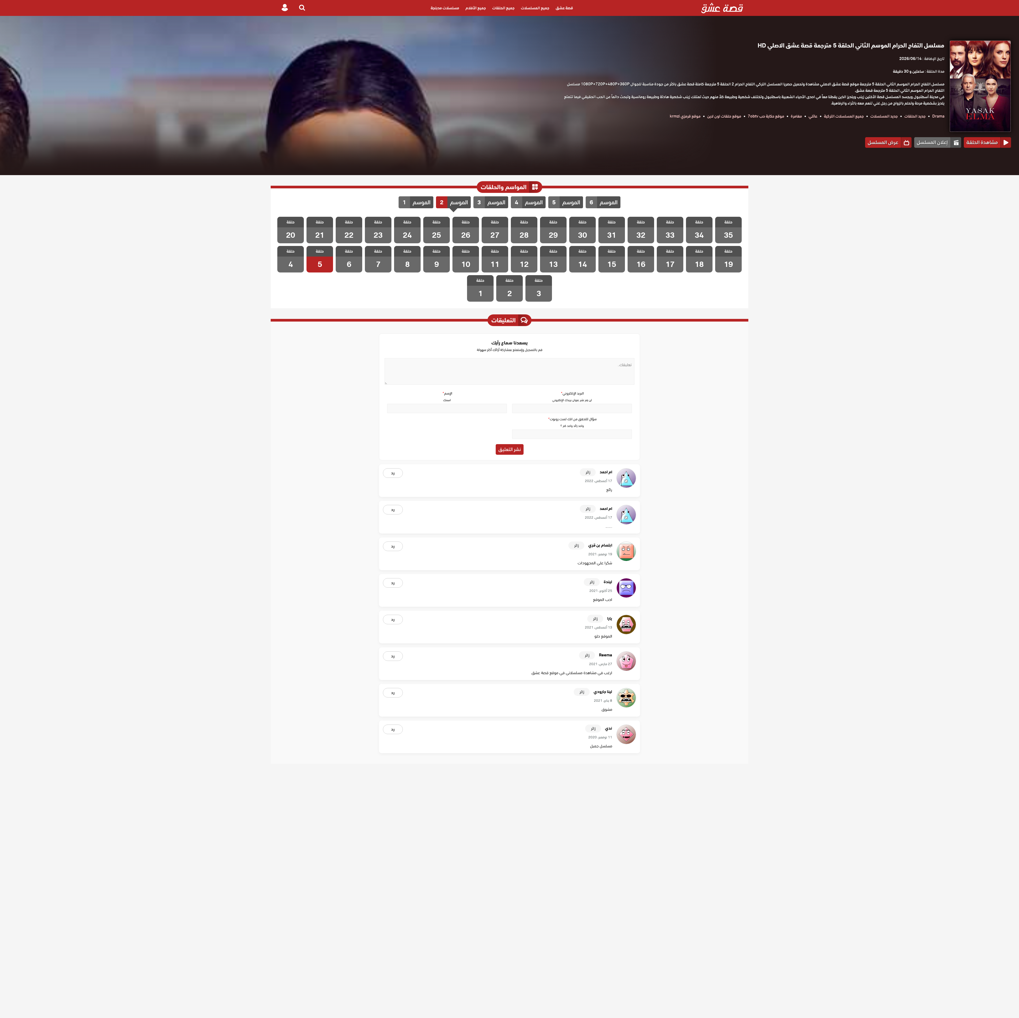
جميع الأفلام (475, 8)
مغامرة (796, 116)
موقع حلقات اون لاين (724, 116)
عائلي (813, 116)
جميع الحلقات (503, 8)
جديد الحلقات (915, 116)
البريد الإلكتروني (572, 393)
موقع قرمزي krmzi (685, 116)
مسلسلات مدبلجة (445, 8)
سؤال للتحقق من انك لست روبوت (572, 419)
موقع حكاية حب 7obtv (766, 116)
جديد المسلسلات (884, 116)
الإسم (447, 393)
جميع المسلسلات (535, 8)
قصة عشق (564, 8)
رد (393, 473)
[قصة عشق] (722, 8)
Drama (938, 116)
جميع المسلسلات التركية (844, 116)
